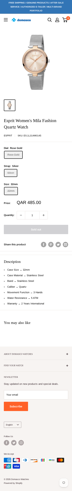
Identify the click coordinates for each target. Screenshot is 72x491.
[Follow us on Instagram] (21, 442)
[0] (65, 20)
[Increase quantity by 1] (44, 215)
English (9, 425)
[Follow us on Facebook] (6, 442)
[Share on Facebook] (43, 244)
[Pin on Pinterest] (51, 244)
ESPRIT (8, 135)
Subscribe (16, 406)
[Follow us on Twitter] (14, 442)
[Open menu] (6, 19)
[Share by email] (65, 244)
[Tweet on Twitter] (58, 244)
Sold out (36, 229)
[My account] (57, 20)
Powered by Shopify (13, 483)
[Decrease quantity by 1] (21, 215)
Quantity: (9, 215)
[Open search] (50, 20)
